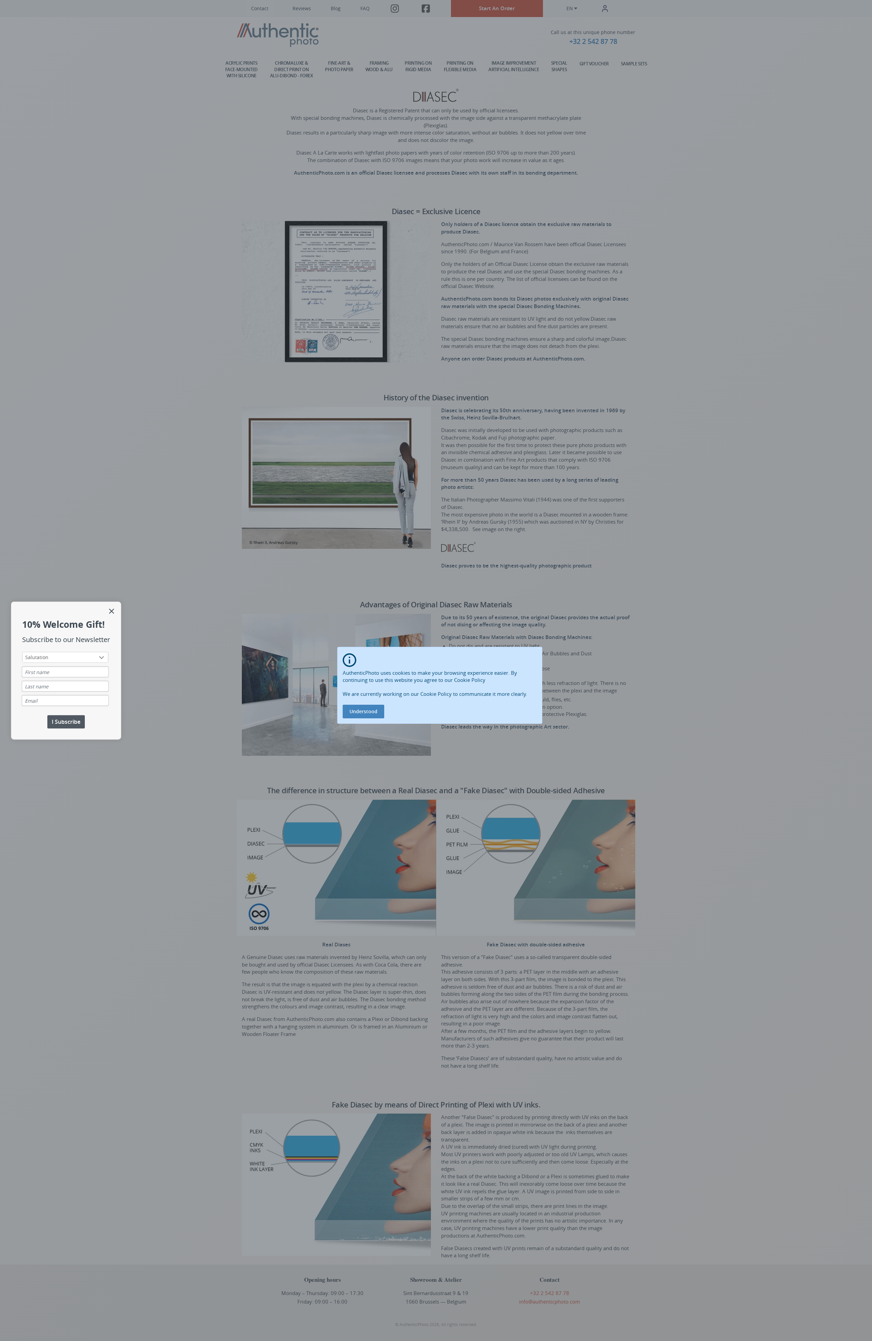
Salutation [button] (36, 657)
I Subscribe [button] (66, 721)
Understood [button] (363, 711)
